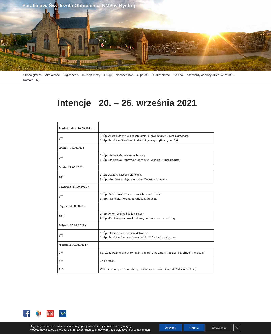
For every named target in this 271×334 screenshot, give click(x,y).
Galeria (178, 75)
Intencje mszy (91, 75)
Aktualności (52, 75)
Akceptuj (170, 327)
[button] (233, 75)
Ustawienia (219, 327)
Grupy (108, 75)
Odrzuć (194, 327)
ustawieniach (142, 329)
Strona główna (32, 75)
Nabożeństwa (125, 75)
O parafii (142, 75)
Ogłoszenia (71, 75)
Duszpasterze (161, 75)
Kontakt (28, 80)
